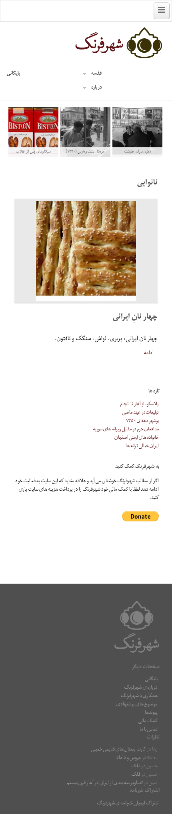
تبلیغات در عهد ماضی (140, 413)
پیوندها (151, 713)
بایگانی (13, 74)
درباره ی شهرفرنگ (141, 688)
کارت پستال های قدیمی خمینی (118, 750)
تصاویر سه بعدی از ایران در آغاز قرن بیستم (104, 783)
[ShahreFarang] (85, 43)
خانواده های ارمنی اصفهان (136, 438)
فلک (135, 766)
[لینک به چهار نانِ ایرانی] (85, 251)
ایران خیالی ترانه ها (142, 446)
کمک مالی (148, 721)
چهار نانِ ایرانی (135, 317)
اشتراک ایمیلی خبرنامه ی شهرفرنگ (128, 804)
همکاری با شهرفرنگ (139, 696)
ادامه (149, 353)
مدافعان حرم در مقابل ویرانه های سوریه (126, 429)
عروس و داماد (128, 758)
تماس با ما (149, 730)
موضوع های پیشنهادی (137, 705)
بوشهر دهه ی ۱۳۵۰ (142, 421)
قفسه (96, 74)
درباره (96, 88)
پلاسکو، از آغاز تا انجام (139, 404)
